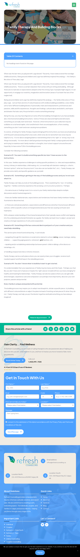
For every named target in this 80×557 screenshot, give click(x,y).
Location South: (55, 473)
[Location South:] (45, 475)
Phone (57, 393)
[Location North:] (8, 475)
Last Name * (45, 384)
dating (55, 237)
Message (9, 410)
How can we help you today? (16, 402)
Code (43, 393)
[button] (74, 5)
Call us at (31, 359)
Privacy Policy (57, 422)
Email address (52, 460)
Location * (44, 402)
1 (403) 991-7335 (34, 362)
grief (41, 240)
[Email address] (43, 461)
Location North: (17, 474)
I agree (40, 553)
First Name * (10, 384)
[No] (78, 551)
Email (7, 393)
